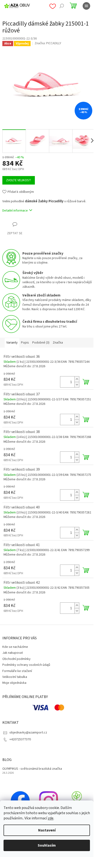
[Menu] (86, 6)
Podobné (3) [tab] (40, 342)
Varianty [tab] (12, 342)
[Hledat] (61, 6)
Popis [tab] (25, 342)
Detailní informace (15, 210)
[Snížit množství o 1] (76, 384)
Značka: (48, 43)
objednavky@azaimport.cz (28, 732)
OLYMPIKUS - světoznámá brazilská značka (32, 769)
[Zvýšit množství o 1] (76, 379)
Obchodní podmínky (16, 659)
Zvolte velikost (18, 180)
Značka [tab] (58, 342)
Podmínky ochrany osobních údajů (26, 665)
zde (50, 818)
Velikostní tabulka (14, 677)
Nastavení (47, 830)
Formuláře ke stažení (17, 671)
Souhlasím (47, 845)
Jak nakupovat (12, 652)
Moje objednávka (14, 682)
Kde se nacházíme (15, 647)
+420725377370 (20, 739)
